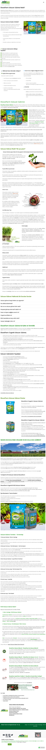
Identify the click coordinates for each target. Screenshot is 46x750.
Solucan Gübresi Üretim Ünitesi (15, 713)
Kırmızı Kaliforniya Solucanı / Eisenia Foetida (18, 709)
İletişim (26, 724)
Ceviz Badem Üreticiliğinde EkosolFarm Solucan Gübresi (13, 695)
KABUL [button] (10, 744)
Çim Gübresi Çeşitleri (7, 699)
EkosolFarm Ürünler (13, 712)
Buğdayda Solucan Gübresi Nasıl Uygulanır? (11, 696)
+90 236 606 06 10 (31, 724)
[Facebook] (9, 735)
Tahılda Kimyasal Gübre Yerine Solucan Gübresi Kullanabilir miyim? (15, 698)
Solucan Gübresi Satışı (14, 711)
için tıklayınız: (29, 682)
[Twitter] (12, 735)
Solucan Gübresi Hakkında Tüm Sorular (17, 708)
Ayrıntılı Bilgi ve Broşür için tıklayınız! (7, 392)
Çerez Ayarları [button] (4, 744)
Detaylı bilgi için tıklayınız (21, 742)
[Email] (7, 737)
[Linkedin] (10, 737)
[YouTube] (4, 735)
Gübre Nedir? (5, 700)
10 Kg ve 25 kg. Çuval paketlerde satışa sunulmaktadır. (31, 416)
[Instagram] (7, 735)
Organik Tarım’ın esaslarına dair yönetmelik (16, 481)
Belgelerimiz (11, 715)
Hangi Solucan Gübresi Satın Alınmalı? (16, 644)
